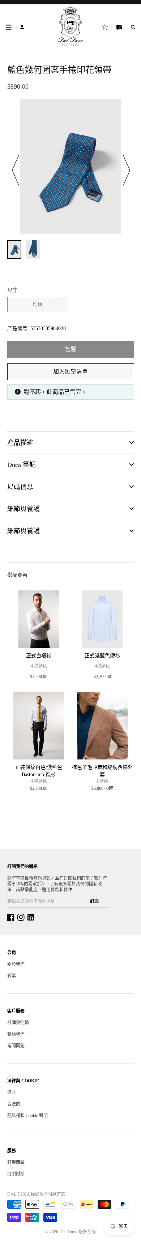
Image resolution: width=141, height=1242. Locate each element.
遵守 (11, 1092)
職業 (11, 975)
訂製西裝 (16, 1162)
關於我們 (16, 964)
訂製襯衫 (16, 1173)
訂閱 (94, 901)
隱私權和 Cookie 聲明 (27, 1115)
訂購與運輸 (18, 1022)
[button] (16, 170)
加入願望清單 (70, 372)
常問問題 (16, 1045)
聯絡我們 (16, 1034)
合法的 (13, 1104)
